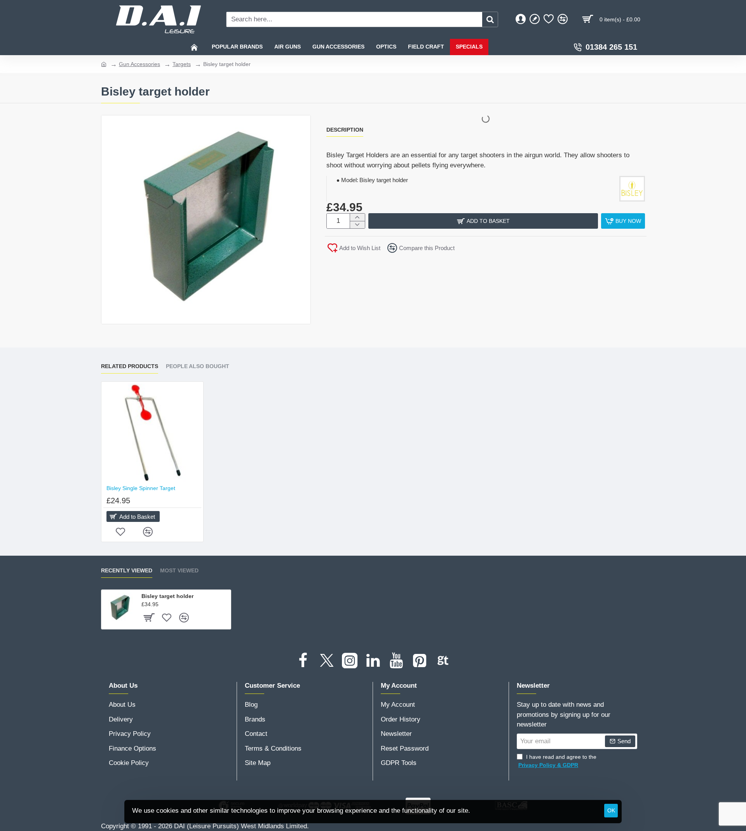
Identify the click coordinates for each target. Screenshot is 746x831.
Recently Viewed (126, 570)
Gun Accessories (139, 64)
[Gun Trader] (443, 660)
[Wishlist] (549, 19)
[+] (357, 217)
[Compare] (563, 19)
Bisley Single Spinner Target (140, 488)
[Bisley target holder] (119, 608)
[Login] (521, 19)
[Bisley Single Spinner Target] (152, 433)
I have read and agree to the (557, 761)
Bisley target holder (167, 596)
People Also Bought (197, 366)
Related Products (129, 366)
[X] (326, 660)
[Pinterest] (419, 660)
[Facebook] (303, 660)
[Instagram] (349, 660)
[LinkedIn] (373, 660)
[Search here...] (490, 19)
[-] (357, 224)
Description (344, 130)
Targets (182, 64)
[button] (483, 221)
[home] (103, 63)
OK (611, 810)
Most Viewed (179, 570)
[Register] (535, 19)
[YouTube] (396, 660)
